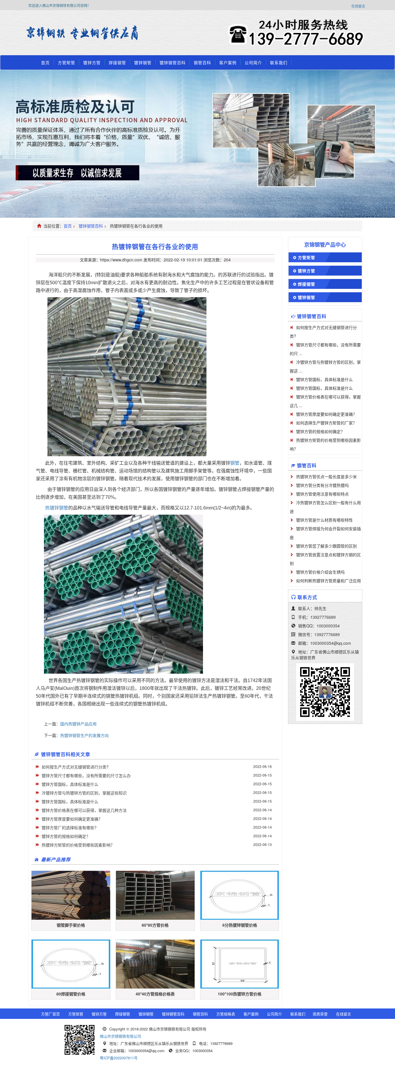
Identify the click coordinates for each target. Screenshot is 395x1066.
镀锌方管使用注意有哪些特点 (322, 494)
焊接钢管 (117, 62)
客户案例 (228, 62)
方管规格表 (225, 1014)
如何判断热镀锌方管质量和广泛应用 (328, 580)
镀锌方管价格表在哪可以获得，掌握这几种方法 (84, 810)
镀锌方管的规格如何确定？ (66, 836)
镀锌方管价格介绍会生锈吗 (320, 572)
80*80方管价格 (155, 925)
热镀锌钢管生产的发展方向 (84, 735)
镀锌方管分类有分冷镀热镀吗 (322, 485)
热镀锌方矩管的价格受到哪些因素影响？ (78, 845)
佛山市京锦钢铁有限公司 (120, 1036)
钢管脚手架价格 (71, 925)
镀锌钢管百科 (173, 62)
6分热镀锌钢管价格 (239, 925)
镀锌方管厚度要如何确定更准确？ (72, 819)
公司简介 (253, 62)
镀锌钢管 (143, 62)
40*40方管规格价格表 (155, 994)
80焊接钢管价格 (70, 994)
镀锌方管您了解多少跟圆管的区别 (326, 546)
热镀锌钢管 (56, 507)
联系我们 (278, 62)
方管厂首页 (50, 1014)
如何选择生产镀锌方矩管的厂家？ (326, 423)
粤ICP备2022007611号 (119, 1058)
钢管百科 (202, 62)
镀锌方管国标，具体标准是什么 (70, 784)
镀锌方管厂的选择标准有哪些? (69, 827)
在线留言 (358, 5)
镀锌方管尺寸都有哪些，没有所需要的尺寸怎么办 (86, 775)
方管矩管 (66, 62)
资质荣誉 (320, 1014)
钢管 (234, 463)
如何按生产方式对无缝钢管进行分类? (75, 767)
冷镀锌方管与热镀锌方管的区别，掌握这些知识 (84, 793)
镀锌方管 (92, 62)
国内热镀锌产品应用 (78, 724)
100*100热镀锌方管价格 (239, 994)
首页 (45, 62)
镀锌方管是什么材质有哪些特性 (324, 520)
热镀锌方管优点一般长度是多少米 (326, 476)
